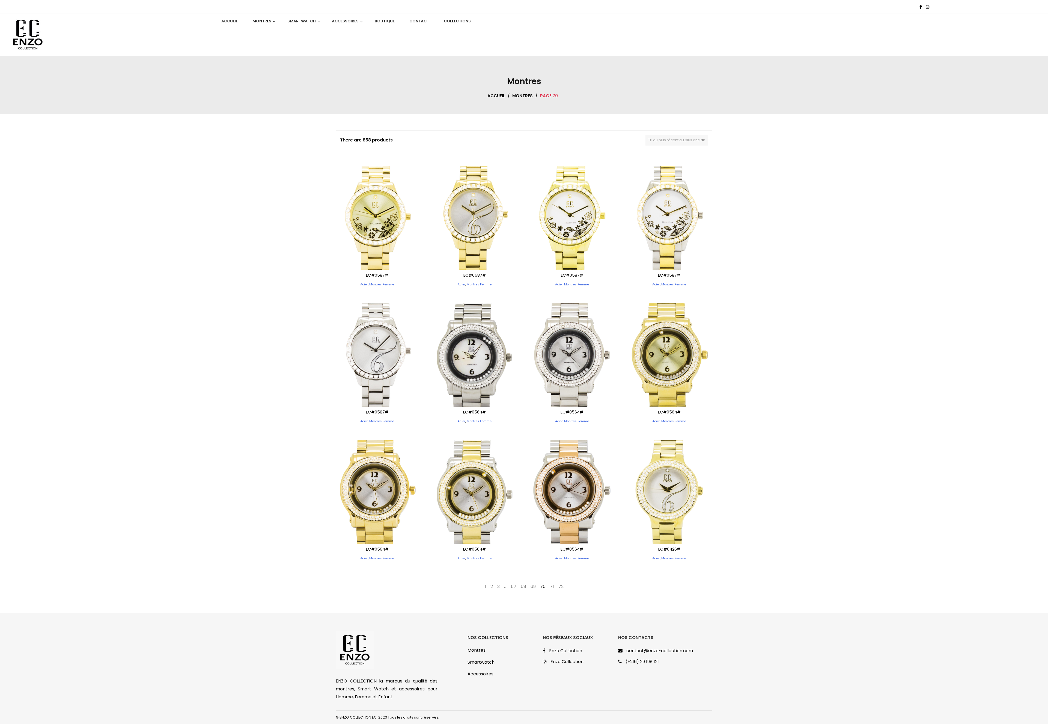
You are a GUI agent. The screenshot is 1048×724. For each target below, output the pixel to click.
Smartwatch (481, 662)
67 (513, 586)
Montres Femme (381, 284)
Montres (522, 96)
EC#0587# (377, 275)
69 (533, 586)
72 (561, 586)
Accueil (496, 96)
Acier (364, 284)
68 (523, 586)
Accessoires (480, 674)
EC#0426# (669, 549)
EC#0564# (474, 412)
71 (552, 586)
